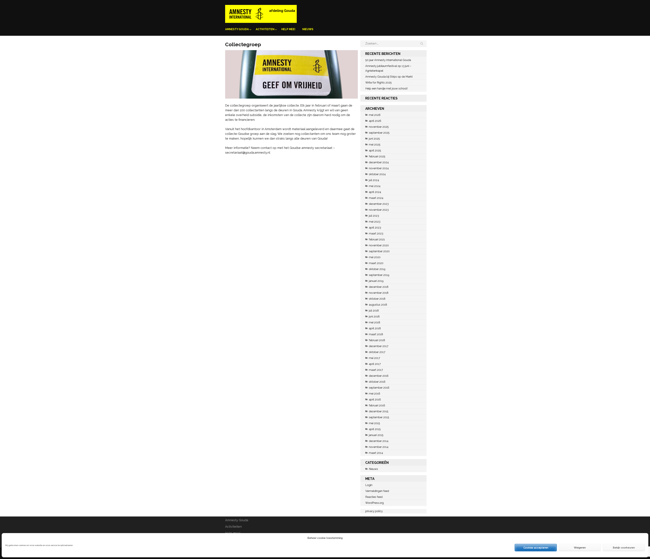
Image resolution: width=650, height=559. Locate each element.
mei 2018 (374, 322)
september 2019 (379, 275)
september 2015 (379, 417)
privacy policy (374, 511)
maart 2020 (376, 263)
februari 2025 (377, 156)
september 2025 (379, 132)
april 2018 (375, 328)
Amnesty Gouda (237, 29)
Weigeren (580, 547)
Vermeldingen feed (377, 491)
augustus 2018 (378, 304)
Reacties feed (374, 497)
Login (368, 485)
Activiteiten (265, 29)
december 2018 (378, 286)
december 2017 (378, 346)
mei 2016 (374, 393)
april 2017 (375, 364)
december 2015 (378, 411)
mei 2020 (375, 257)
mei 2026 (375, 115)
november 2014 (378, 447)
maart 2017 (376, 369)
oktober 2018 (377, 298)
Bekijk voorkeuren (624, 547)
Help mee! (288, 29)
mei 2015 (374, 423)
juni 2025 (374, 138)
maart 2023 (376, 233)
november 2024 (379, 168)
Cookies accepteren (535, 547)
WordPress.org (374, 502)
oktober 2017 (377, 352)
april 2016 (375, 399)
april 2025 (375, 150)
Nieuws (307, 29)
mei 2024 (375, 186)
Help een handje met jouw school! (386, 88)
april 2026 (375, 120)
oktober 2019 (377, 269)
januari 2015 (376, 435)
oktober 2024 (377, 174)
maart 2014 (376, 452)
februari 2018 (377, 340)
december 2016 (378, 375)
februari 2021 (377, 239)
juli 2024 (374, 180)
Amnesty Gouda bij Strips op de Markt (389, 76)
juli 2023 (374, 215)
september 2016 (379, 387)
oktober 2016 (377, 381)
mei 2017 (374, 358)
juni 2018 (374, 316)
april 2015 (375, 429)
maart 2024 (376, 198)
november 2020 (379, 245)
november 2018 (378, 292)
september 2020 (379, 251)
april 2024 (375, 192)
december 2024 (379, 162)
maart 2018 (376, 334)
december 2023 (379, 203)
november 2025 (379, 126)
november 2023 (379, 209)
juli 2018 (374, 310)
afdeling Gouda (282, 11)
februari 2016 (377, 405)
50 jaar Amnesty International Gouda (388, 60)
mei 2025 (374, 144)
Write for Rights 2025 (378, 82)
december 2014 (378, 441)
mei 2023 (374, 221)
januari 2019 (376, 281)
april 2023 (375, 227)
